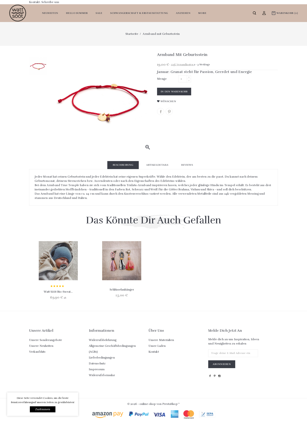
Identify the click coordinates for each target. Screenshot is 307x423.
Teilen (160, 111)
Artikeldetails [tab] (157, 164)
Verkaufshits (37, 352)
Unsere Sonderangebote (45, 340)
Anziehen (183, 13)
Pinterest (169, 111)
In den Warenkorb (174, 91)
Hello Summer (77, 13)
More (202, 13)
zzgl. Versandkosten (182, 64)
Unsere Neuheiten (41, 346)
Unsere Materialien (161, 340)
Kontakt (154, 352)
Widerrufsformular (102, 375)
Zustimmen (42, 409)
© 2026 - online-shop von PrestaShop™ (153, 404)
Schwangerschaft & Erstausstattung (139, 13)
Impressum (97, 369)
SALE (99, 13)
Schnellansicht (58, 272)
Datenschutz (97, 363)
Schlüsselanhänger (122, 289)
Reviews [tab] (187, 164)
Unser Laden (157, 346)
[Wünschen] (67, 272)
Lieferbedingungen (102, 357)
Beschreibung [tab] (123, 164)
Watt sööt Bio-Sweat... (58, 292)
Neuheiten (50, 13)
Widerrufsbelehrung (102, 340)
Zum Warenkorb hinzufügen (48, 272)
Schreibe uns (50, 2)
